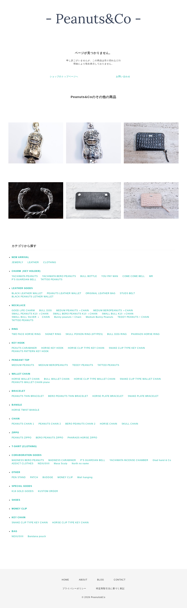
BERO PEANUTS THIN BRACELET (68, 396)
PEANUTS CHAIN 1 (23, 424)
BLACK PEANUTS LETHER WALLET (33, 296)
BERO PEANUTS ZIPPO (49, 437)
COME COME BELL (134, 276)
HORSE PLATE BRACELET (107, 396)
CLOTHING (49, 262)
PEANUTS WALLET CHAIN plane (31, 382)
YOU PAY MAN (109, 276)
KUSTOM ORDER (48, 491)
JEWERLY (17, 262)
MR (151, 276)
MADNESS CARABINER (62, 460)
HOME (65, 579)
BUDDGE (48, 477)
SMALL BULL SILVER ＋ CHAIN (31, 317)
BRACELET (18, 391)
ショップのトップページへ (64, 76)
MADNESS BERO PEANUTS (28, 460)
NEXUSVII (43, 463)
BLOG (100, 579)
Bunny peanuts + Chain (67, 317)
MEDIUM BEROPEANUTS (53, 365)
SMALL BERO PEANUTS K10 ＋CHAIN (75, 313)
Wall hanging (85, 477)
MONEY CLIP (65, 477)
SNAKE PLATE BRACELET (143, 396)
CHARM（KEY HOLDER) (26, 271)
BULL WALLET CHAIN (57, 379)
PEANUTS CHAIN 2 (50, 424)
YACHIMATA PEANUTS (25, 276)
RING (15, 329)
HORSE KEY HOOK (52, 348)
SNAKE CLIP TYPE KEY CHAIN (127, 348)
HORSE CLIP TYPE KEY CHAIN (86, 348)
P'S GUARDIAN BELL (24, 279)
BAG (14, 531)
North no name (80, 463)
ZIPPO (15, 432)
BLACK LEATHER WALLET (27, 293)
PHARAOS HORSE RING (145, 334)
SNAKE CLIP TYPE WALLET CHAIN (140, 379)
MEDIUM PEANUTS (23, 365)
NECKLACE (19, 305)
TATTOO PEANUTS (51, 279)
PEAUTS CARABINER (24, 348)
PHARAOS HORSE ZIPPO (82, 437)
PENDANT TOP (20, 360)
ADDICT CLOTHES (22, 463)
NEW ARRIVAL (20, 257)
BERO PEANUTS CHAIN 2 (80, 424)
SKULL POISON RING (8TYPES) (84, 334)
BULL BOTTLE (88, 276)
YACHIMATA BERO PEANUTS (59, 276)
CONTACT (119, 579)
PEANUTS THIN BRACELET (28, 396)
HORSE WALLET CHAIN (26, 379)
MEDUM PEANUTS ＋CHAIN (72, 310)
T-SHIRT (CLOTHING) (24, 446)
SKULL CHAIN (130, 424)
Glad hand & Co (162, 460)
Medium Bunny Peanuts (99, 317)
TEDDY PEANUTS (82, 365)
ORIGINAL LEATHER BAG (100, 293)
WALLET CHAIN (21, 374)
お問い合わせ (123, 76)
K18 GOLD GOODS (23, 491)
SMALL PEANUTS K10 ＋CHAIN (30, 313)
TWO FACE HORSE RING (26, 334)
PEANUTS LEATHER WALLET (64, 293)
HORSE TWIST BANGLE (25, 410)
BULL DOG (45, 310)
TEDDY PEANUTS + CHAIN (133, 317)
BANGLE (17, 405)
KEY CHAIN (19, 517)
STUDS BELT (127, 293)
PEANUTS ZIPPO (21, 437)
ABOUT (83, 579)
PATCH (34, 477)
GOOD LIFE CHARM (23, 310)
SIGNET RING (53, 334)
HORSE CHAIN (108, 424)
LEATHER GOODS (22, 288)
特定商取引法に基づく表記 (110, 588)
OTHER (16, 472)
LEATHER (33, 262)
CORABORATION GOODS (27, 455)
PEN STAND (19, 477)
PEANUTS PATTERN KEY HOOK (30, 351)
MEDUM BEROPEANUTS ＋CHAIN (113, 310)
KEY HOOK (18, 343)
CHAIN (16, 418)
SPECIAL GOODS (22, 486)
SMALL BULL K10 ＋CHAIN (117, 313)
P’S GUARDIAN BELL (92, 460)
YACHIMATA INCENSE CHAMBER (129, 460)
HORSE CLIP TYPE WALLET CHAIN (94, 379)
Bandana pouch (37, 536)
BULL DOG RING (117, 334)
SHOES (16, 500)
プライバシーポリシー (74, 588)
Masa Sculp (60, 463)
